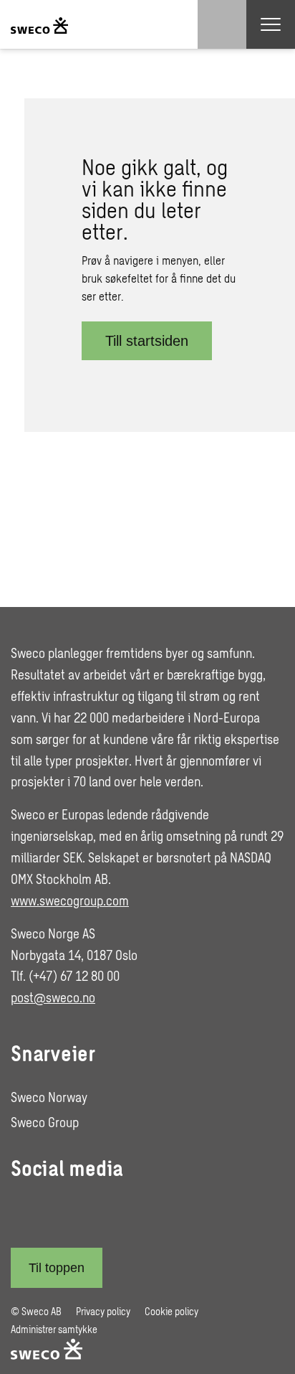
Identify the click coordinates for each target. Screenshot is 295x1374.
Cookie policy (171, 1311)
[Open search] (222, 24)
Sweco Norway (49, 1097)
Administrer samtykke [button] (54, 1329)
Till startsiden (146, 341)
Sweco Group (45, 1122)
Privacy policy (103, 1311)
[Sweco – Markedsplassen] (39, 24)
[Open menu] (270, 24)
